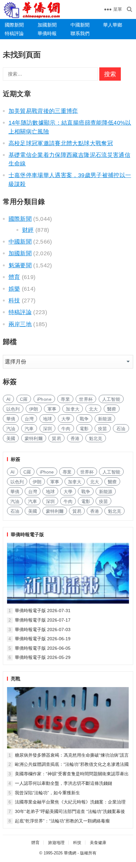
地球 (47, 418)
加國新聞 (47, 25)
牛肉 (66, 428)
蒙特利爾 (34, 438)
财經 (28, 230)
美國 (10, 438)
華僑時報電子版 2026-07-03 (43, 629)
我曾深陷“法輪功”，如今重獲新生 (47, 792)
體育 (14, 277)
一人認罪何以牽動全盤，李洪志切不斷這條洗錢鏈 (63, 783)
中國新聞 (80, 25)
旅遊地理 (56, 842)
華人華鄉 (112, 25)
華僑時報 (47, 33)
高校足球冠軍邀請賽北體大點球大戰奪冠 (61, 143)
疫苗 (102, 428)
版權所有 (88, 853)
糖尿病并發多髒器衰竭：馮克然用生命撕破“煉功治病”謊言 (72, 755)
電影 (84, 428)
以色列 (13, 409)
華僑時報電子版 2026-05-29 (43, 657)
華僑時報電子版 (27, 534)
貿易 (56, 438)
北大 (93, 409)
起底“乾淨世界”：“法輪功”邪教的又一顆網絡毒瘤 (62, 820)
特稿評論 (14, 33)
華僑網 (70, 853)
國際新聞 (14, 25)
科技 (14, 300)
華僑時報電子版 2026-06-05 (43, 648)
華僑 (10, 418)
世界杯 (86, 399)
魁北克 (95, 438)
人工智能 (111, 399)
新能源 (105, 418)
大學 (66, 418)
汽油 (10, 428)
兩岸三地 (20, 324)
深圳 (47, 428)
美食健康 (98, 842)
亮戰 (15, 678)
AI (8, 399)
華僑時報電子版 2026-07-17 (43, 620)
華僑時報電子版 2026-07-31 (43, 610)
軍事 (52, 409)
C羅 (24, 399)
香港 (75, 438)
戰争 (84, 418)
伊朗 (33, 409)
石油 (121, 428)
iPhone (44, 399)
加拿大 (72, 409)
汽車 (29, 428)
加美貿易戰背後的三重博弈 (43, 111)
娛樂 (14, 289)
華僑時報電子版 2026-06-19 (43, 638)
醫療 (111, 409)
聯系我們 (80, 33)
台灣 (29, 418)
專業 (65, 399)
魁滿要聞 (20, 265)
